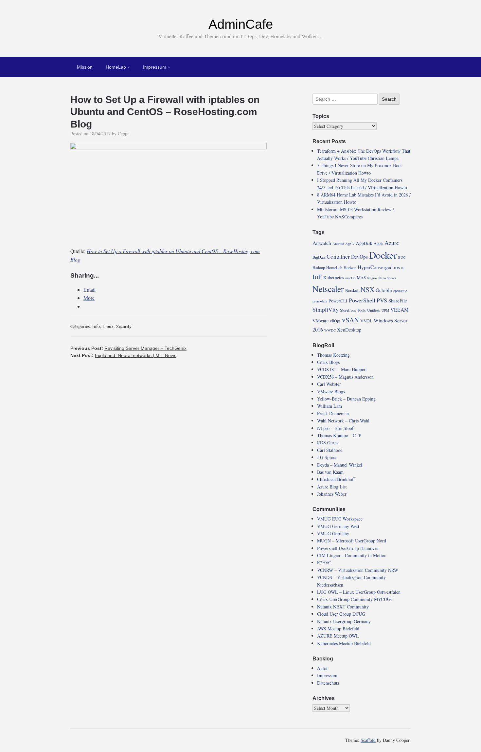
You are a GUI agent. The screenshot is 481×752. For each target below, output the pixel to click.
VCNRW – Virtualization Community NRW (357, 570)
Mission (85, 67)
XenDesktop (349, 329)
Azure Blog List (332, 487)
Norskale (352, 290)
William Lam (329, 406)
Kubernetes (333, 278)
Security (124, 326)
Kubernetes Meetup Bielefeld (344, 643)
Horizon (350, 267)
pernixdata (319, 301)
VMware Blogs (331, 391)
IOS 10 (399, 267)
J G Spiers (326, 457)
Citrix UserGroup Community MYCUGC (355, 599)
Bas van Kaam (330, 472)
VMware (320, 321)
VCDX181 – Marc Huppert (342, 369)
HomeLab (116, 67)
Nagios (372, 278)
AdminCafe (240, 24)
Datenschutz (328, 683)
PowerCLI (338, 301)
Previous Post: (128, 348)
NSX (367, 289)
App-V (350, 243)
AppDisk (364, 243)
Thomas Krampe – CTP (339, 435)
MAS (361, 277)
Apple (378, 243)
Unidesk (373, 310)
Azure (391, 243)
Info (96, 326)
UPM (385, 310)
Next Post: (123, 355)
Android (338, 243)
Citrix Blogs (328, 362)
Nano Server (387, 278)
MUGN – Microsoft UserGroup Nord (351, 541)
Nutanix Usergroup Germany (344, 621)
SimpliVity (325, 309)
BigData (318, 257)
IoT (317, 276)
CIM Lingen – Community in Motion (351, 555)
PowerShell (362, 300)
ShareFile (397, 300)
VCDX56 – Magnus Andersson (345, 377)
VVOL (366, 321)
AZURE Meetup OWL (338, 636)
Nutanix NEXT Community (343, 607)
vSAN (350, 319)
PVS (382, 300)
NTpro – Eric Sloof (335, 428)
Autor (322, 668)
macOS (350, 278)
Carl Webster (329, 384)
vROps (335, 320)
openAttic (400, 290)
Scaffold (368, 740)
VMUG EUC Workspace (340, 519)
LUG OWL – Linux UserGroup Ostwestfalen (359, 592)
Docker (383, 254)
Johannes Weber (332, 494)
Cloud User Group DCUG (341, 614)
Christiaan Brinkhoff (336, 479)
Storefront (348, 310)
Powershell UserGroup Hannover (347, 548)
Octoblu (384, 289)
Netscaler (328, 288)
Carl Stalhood (330, 450)
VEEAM (399, 309)
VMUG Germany (333, 533)
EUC (401, 257)
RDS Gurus (327, 442)
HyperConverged (375, 267)
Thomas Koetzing (333, 355)
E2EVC (324, 562)
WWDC (330, 330)
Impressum (154, 67)
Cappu (124, 133)
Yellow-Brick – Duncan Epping (346, 399)
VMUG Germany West (338, 526)
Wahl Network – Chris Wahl (343, 421)
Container (338, 256)
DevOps (359, 256)
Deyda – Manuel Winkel (339, 465)
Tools (361, 310)
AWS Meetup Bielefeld (338, 628)
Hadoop (318, 267)
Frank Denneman (333, 413)
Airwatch (321, 242)
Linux (108, 326)
